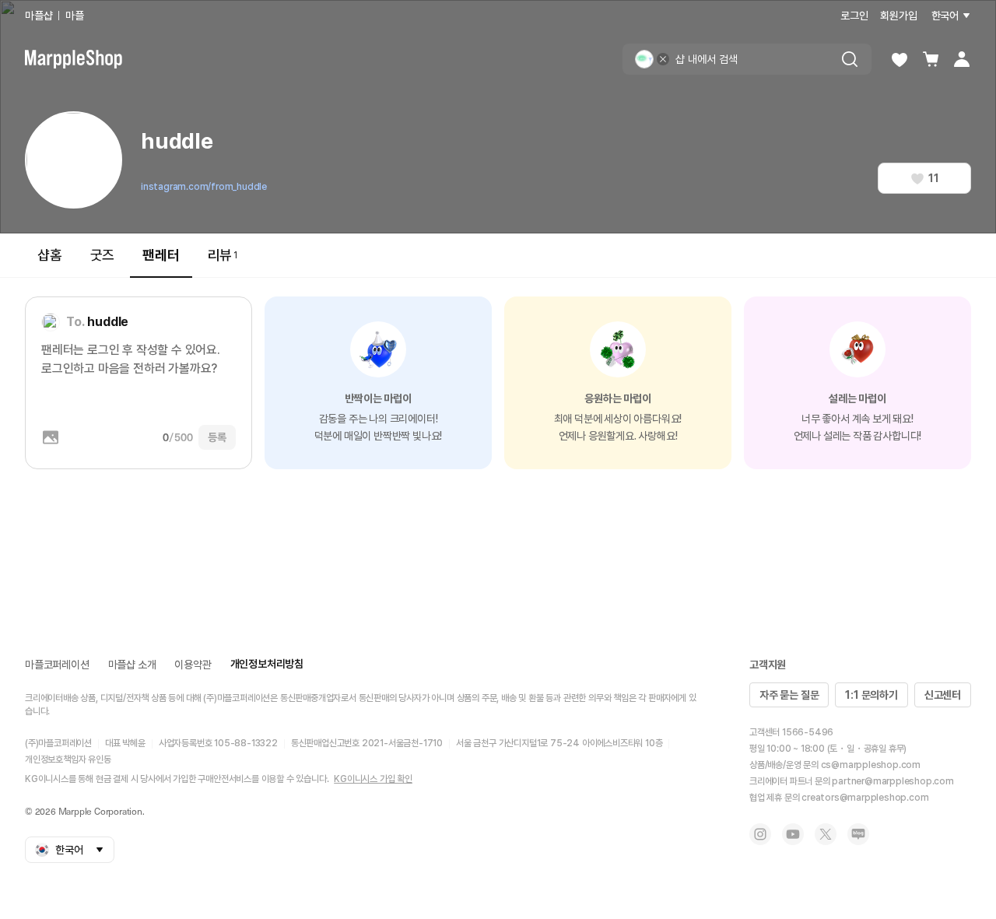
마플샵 (38, 15)
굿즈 (102, 255)
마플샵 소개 (132, 664)
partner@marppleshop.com (892, 781)
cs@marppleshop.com (871, 764)
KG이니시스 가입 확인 (373, 778)
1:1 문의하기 (871, 695)
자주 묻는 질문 (789, 695)
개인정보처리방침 (266, 664)
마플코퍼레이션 (57, 664)
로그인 (854, 15)
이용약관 (192, 664)
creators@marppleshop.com (864, 797)
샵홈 (49, 255)
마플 (74, 15)
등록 (217, 437)
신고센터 (942, 695)
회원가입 (898, 15)
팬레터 (160, 255)
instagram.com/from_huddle (204, 186)
